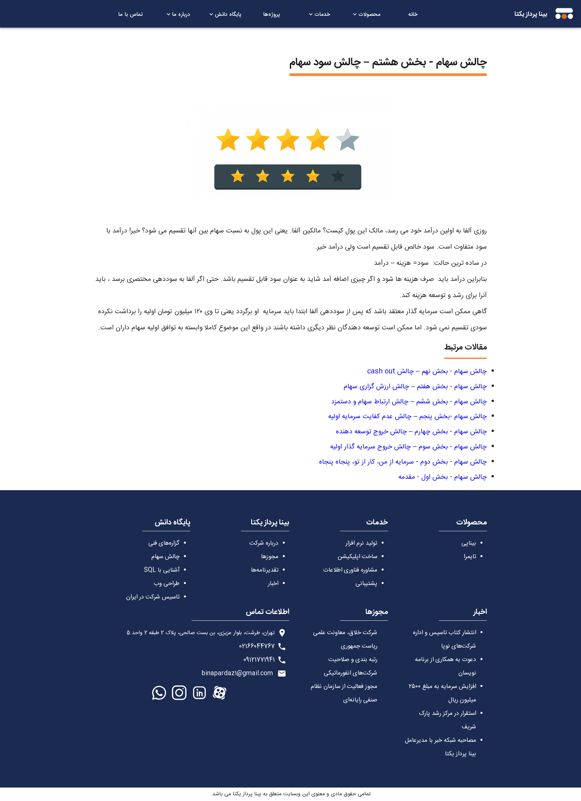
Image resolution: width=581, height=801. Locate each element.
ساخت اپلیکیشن (357, 557)
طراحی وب (167, 584)
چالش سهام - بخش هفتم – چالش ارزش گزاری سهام (415, 386)
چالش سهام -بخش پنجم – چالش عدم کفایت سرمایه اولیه (407, 416)
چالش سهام (165, 557)
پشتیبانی (366, 584)
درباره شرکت (263, 543)
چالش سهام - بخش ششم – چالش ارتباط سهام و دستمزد (409, 401)
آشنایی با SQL (162, 570)
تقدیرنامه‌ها (264, 570)
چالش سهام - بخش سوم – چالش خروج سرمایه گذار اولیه (408, 446)
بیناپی (468, 543)
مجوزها (269, 557)
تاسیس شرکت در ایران (153, 597)
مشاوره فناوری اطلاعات (350, 570)
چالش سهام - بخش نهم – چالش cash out (427, 371)
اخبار (273, 584)
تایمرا (470, 557)
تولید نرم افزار (361, 543)
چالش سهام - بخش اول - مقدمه (442, 477)
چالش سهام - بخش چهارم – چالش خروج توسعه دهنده (411, 431)
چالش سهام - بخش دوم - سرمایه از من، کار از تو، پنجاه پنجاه (403, 462)
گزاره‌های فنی (164, 543)
